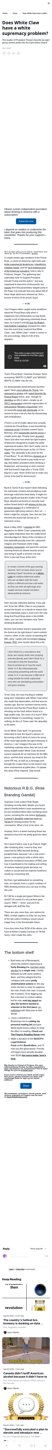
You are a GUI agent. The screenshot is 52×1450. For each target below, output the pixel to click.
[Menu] (49, 3)
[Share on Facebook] (4, 53)
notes (7, 453)
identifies (8, 400)
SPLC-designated (13, 403)
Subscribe (20, 1269)
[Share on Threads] (14, 53)
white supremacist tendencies (18, 264)
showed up (38, 456)
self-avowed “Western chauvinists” (21, 407)
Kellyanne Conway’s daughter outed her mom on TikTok (25, 818)
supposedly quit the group (31, 433)
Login (11, 1269)
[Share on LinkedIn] (18, 53)
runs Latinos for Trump (27, 390)
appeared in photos (13, 393)
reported (28, 527)
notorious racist (11, 429)
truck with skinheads (27, 410)
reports (7, 288)
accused (39, 436)
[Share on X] (9, 53)
